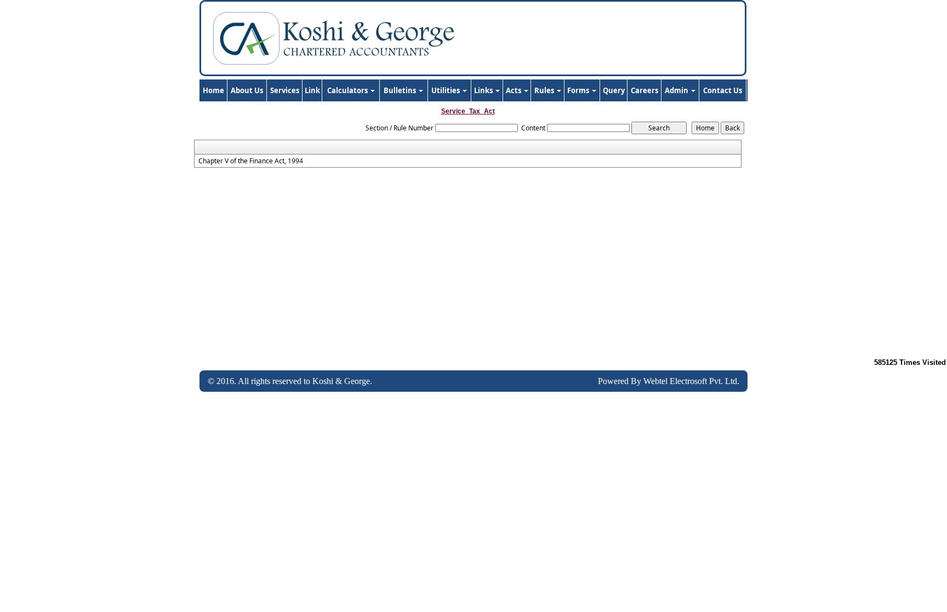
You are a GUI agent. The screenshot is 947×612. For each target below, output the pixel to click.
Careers (644, 90)
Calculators (348, 90)
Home (213, 90)
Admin (677, 90)
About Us (247, 90)
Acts (514, 90)
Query (614, 90)
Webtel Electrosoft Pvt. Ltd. (691, 381)
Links (484, 90)
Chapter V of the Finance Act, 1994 (250, 161)
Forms (579, 90)
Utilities (446, 90)
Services (284, 90)
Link (312, 90)
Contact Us (722, 90)
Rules (545, 90)
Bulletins (401, 90)
